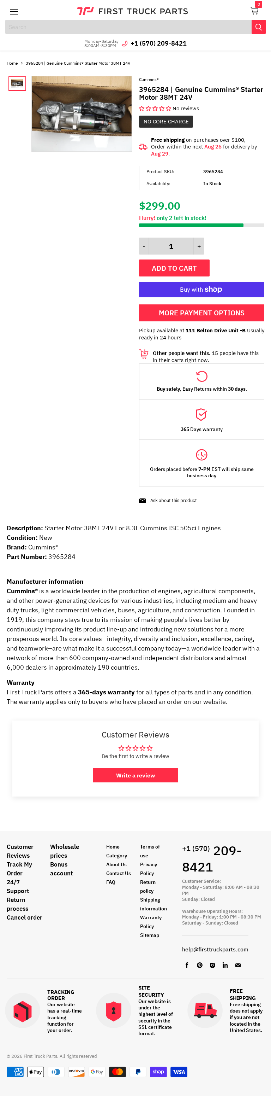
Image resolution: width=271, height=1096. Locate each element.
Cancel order (24, 917)
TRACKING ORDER (60, 995)
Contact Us (118, 873)
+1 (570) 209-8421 (159, 43)
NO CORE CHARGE (166, 121)
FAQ (110, 882)
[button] (156, 108)
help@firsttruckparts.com (215, 949)
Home (12, 63)
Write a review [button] (135, 775)
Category (116, 855)
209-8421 (211, 858)
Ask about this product (173, 500)
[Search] (259, 27)
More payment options (202, 312)
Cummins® (149, 79)
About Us (116, 864)
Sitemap (149, 935)
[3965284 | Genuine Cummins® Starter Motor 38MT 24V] (81, 149)
